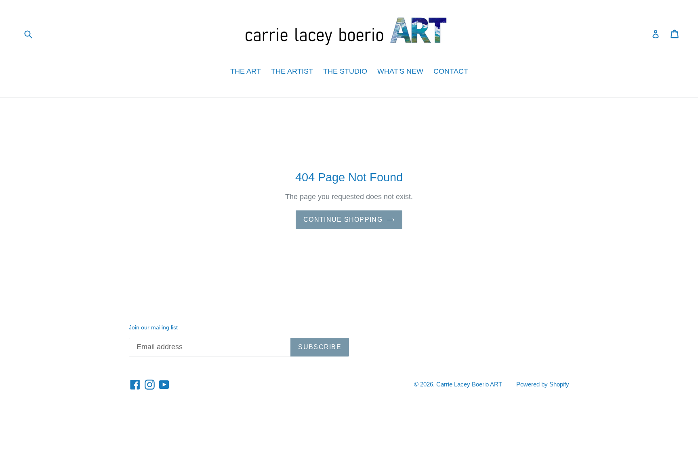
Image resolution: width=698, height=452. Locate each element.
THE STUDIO (345, 71)
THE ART (245, 71)
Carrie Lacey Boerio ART (469, 384)
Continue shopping (343, 219)
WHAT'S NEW (400, 71)
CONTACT (450, 71)
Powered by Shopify (542, 384)
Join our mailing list (153, 327)
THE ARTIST (292, 71)
